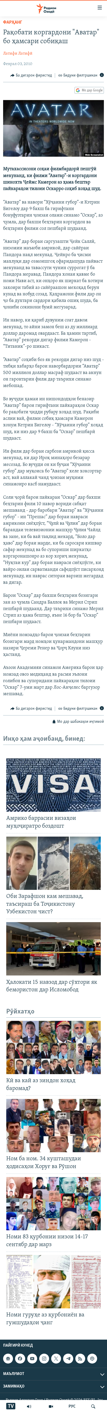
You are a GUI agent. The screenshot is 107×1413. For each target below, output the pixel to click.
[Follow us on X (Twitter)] (56, 1359)
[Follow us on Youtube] (32, 1359)
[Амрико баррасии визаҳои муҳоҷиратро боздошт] (53, 785)
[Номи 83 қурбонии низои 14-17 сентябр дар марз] (53, 1203)
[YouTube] (51, 1406)
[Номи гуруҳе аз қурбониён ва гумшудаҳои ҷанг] (53, 1281)
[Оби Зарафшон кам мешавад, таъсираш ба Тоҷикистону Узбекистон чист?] (53, 863)
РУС (72, 1406)
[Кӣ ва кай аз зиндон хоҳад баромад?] (53, 1047)
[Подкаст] (92, 1359)
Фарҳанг (12, 22)
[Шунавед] (29, 1406)
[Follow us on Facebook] (20, 1359)
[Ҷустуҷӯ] (93, 1406)
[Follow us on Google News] (8, 1359)
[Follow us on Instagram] (44, 1359)
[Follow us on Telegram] (68, 1359)
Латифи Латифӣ (17, 54)
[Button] (31, 75)
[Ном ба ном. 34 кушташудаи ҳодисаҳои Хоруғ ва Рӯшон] (53, 1125)
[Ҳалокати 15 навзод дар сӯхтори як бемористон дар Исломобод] (53, 948)
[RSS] (80, 1359)
